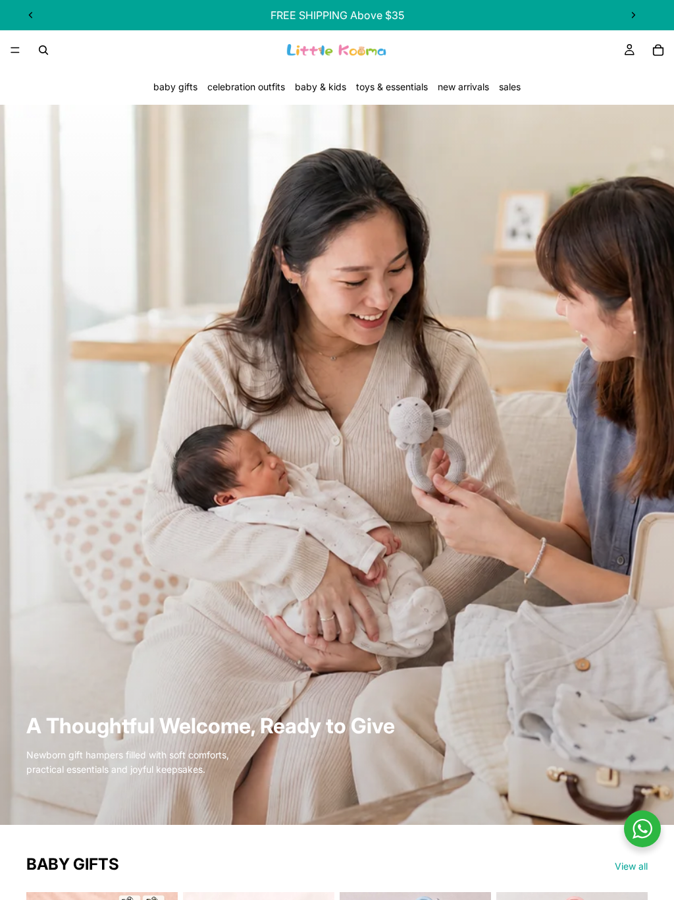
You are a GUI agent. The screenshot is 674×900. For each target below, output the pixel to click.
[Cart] (658, 50)
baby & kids (320, 86)
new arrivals (463, 86)
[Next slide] (633, 15)
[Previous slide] (30, 15)
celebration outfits (246, 86)
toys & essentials (392, 86)
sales (510, 86)
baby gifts (175, 86)
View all (631, 866)
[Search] (43, 50)
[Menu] (15, 50)
